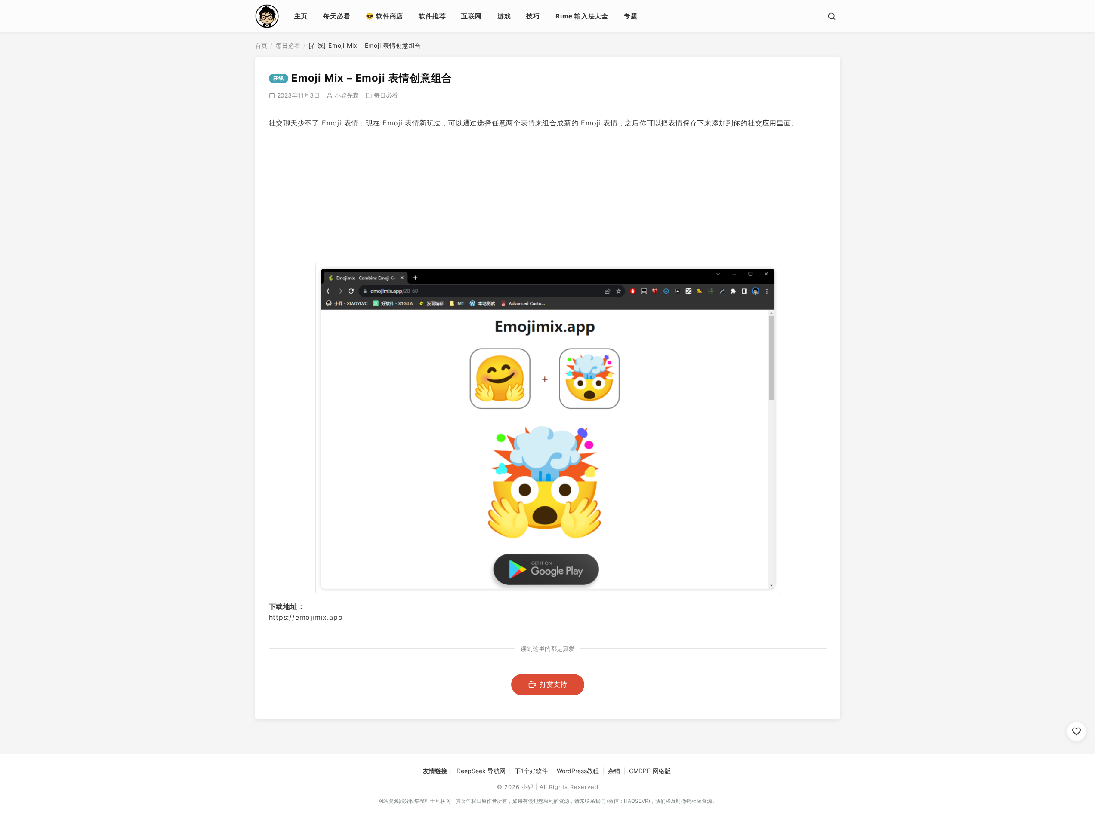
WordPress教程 (578, 770)
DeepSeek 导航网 (481, 770)
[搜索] (831, 16)
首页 (261, 45)
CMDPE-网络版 (650, 770)
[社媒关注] (1076, 731)
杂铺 (614, 770)
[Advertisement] (548, 196)
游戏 (504, 16)
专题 (631, 16)
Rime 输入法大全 (581, 16)
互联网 (471, 16)
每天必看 (336, 16)
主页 (301, 16)
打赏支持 (553, 684)
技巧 (533, 16)
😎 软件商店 (384, 16)
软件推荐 (432, 16)
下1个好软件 (531, 770)
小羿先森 (347, 95)
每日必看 (288, 45)
